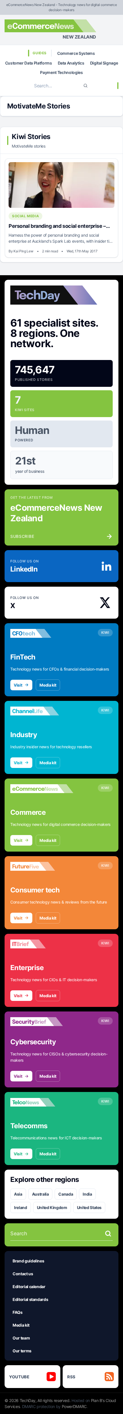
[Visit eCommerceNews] (41, 788)
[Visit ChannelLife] (41, 711)
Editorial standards (30, 1299)
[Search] (85, 85)
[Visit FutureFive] (41, 866)
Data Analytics (71, 63)
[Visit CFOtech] (41, 633)
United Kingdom (52, 1207)
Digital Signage (104, 63)
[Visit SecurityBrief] (41, 1021)
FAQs (18, 1312)
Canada (65, 1194)
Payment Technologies (61, 72)
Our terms (22, 1350)
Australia (40, 1194)
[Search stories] (108, 1233)
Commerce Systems (76, 53)
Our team (21, 1337)
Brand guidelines (28, 1260)
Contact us (23, 1273)
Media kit (47, 685)
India (87, 1194)
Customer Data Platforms (28, 63)
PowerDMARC (74, 1406)
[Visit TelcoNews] (41, 1102)
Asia (18, 1194)
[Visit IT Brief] (41, 944)
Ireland (20, 1207)
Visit (18, 685)
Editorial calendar (29, 1286)
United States (89, 1207)
